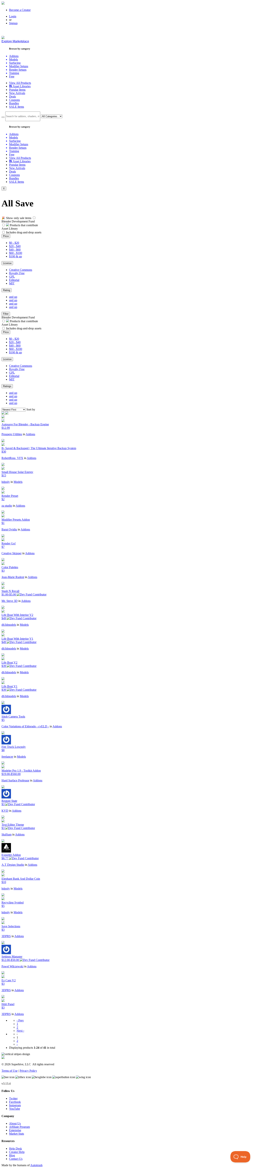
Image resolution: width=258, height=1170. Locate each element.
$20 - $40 (15, 246)
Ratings (7, 386)
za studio (7, 505)
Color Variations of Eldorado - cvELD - (25, 726)
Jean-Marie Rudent (13, 577)
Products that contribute (23, 225)
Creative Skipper (12, 553)
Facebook (15, 1101)
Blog (12, 1155)
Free (11, 76)
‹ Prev (20, 1020)
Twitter (13, 1098)
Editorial (14, 280)
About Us (15, 1123)
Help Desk (15, 1148)
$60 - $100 (15, 253)
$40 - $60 (15, 249)
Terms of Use (10, 1070)
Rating (6, 290)
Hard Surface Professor (15, 780)
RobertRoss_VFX (12, 458)
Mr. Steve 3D (10, 600)
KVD (5, 810)
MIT (12, 283)
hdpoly (6, 481)
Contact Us (15, 1158)
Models (18, 481)
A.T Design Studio (13, 864)
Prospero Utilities (12, 434)
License (7, 263)
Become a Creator (20, 10)
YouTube (14, 1108)
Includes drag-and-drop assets (23, 232)
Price (6, 236)
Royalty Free (17, 273)
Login (12, 16)
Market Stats (16, 1133)
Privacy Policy (28, 1070)
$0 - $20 (14, 242)
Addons (30, 434)
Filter (5, 313)
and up (13, 296)
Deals (12, 96)
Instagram (15, 1105)
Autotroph (36, 1165)
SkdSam (7, 834)
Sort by (30, 409)
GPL (12, 276)
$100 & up (15, 256)
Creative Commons (20, 269)
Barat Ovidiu (9, 529)
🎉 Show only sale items (16, 218)
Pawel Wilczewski (12, 966)
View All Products (20, 82)
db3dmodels (9, 624)
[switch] (34, 218)
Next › (20, 1030)
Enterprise (15, 1130)
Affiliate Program (19, 1126)
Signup (13, 23)
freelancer (7, 756)
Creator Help (17, 1152)
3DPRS (6, 936)
